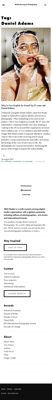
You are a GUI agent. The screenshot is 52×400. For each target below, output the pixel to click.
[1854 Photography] (26, 5)
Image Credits (10, 357)
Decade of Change (12, 326)
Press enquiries (10, 280)
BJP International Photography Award (20, 323)
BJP (2, 161)
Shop (6, 354)
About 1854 (9, 341)
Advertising (9, 283)
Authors (7, 348)
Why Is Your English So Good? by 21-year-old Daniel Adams (23, 106)
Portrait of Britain (11, 313)
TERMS (3, 389)
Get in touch (9, 273)
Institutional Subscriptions (14, 286)
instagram (27, 186)
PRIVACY (9, 389)
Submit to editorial (11, 276)
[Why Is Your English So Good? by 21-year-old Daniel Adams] (26, 64)
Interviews (8, 161)
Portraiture (17, 161)
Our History (9, 344)
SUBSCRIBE (17, 389)
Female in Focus (10, 316)
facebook (27, 190)
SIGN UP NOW (15, 247)
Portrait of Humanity (12, 310)
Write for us (9, 351)
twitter (27, 195)
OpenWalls (9, 320)
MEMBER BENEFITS (17, 293)
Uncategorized (27, 161)
